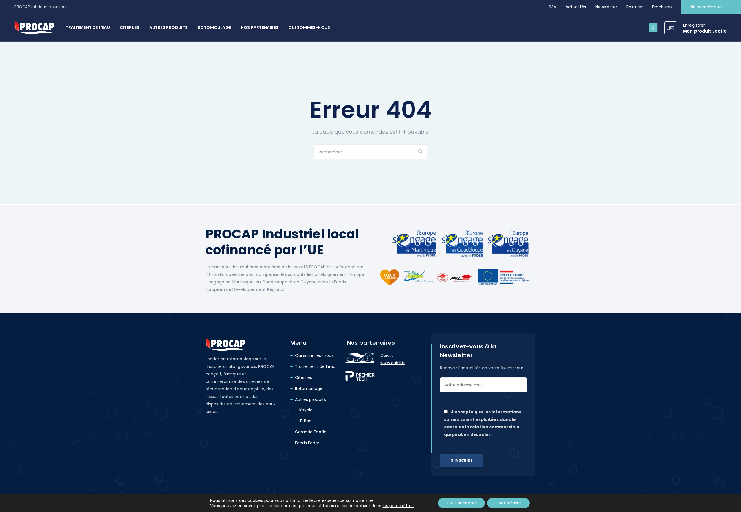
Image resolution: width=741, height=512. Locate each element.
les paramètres (398, 505)
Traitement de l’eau (88, 27)
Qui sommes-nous (309, 27)
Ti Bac (305, 421)
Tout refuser (508, 503)
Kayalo (306, 410)
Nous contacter (706, 7)
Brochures (662, 7)
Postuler (634, 7)
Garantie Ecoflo (311, 432)
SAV (552, 7)
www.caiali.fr (392, 363)
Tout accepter (461, 503)
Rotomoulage (214, 27)
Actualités (576, 7)
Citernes (130, 27)
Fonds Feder (307, 443)
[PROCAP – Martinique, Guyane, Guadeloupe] (34, 27)
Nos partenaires (259, 27)
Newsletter (606, 7)
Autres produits (168, 27)
